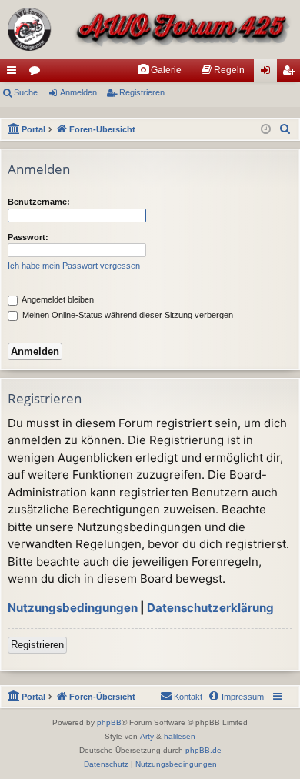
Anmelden (78, 92)
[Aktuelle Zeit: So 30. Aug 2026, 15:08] (266, 130)
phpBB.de (203, 750)
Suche (26, 92)
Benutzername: (39, 201)
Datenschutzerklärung (210, 607)
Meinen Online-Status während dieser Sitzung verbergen (126, 314)
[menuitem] (159, 70)
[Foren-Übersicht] (150, 29)
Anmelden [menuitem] (268, 73)
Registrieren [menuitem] (291, 73)
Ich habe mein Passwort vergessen (74, 265)
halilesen (179, 736)
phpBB (109, 722)
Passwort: (28, 237)
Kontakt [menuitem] (188, 696)
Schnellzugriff (14, 73)
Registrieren (142, 92)
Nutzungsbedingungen (73, 607)
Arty (147, 736)
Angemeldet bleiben (57, 299)
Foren (37, 73)
